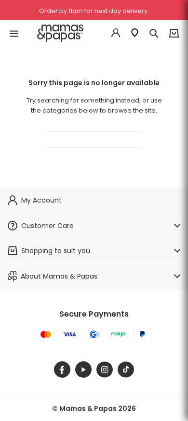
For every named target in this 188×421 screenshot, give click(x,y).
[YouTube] (83, 369)
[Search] (154, 33)
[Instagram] (104, 369)
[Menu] (14, 33)
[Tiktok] (126, 369)
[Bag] (174, 33)
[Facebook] (62, 369)
